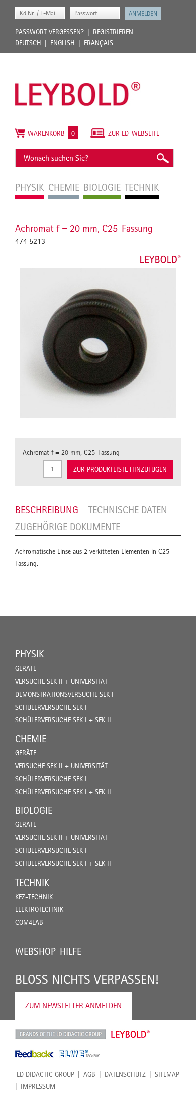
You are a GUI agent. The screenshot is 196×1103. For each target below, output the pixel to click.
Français (98, 43)
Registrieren (113, 32)
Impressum (38, 1086)
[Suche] (162, 158)
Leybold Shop (130, 1034)
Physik (29, 654)
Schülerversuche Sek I (51, 707)
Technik (32, 882)
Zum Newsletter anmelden (73, 1005)
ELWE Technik (79, 1054)
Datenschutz (125, 1074)
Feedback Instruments (34, 1054)
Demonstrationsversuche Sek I (64, 694)
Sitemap (167, 1074)
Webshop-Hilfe (48, 951)
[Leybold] (78, 58)
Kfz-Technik (34, 897)
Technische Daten (127, 510)
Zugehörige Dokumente (67, 527)
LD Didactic (60, 1034)
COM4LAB (29, 922)
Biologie (33, 810)
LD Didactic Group (45, 1074)
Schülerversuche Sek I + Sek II (63, 720)
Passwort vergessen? (49, 32)
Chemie (30, 739)
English (62, 43)
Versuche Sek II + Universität (61, 681)
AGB (89, 1074)
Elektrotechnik (39, 909)
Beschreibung (46, 510)
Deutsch (28, 43)
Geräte (25, 668)
